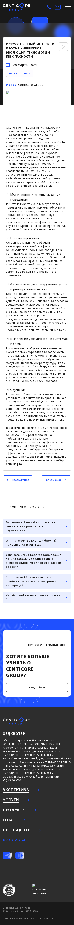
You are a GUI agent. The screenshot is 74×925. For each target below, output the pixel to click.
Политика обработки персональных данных (28, 918)
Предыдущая (20, 480)
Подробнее (37, 687)
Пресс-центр (16, 830)
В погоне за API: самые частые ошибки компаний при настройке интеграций (31, 581)
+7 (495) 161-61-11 (13, 780)
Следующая (54, 480)
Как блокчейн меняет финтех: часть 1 (33, 597)
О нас (9, 819)
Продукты (14, 809)
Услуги (11, 799)
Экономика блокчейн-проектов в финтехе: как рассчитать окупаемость (31, 526)
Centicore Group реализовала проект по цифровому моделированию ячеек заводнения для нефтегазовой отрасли (33, 561)
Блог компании (19, 73)
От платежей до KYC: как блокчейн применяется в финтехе (32, 542)
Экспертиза (16, 789)
